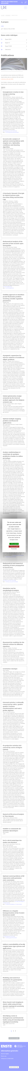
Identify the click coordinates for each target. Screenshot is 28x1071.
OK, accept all (14, 543)
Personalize (14, 548)
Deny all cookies (14, 546)
